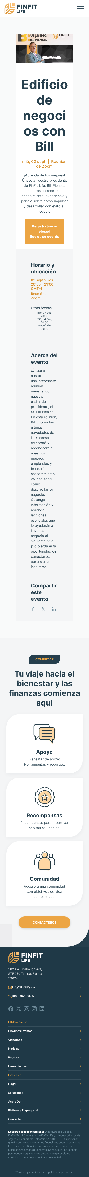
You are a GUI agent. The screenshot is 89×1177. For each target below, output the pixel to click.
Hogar (12, 1084)
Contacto (14, 1119)
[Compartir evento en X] (43, 609)
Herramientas (17, 1066)
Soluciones (15, 1092)
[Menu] (80, 8)
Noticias (13, 1048)
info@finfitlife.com (24, 987)
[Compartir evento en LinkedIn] (54, 609)
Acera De (14, 1101)
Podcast (13, 1057)
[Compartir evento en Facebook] (33, 609)
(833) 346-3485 (23, 996)
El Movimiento (17, 1022)
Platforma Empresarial (23, 1110)
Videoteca (15, 1039)
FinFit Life (14, 1075)
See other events (44, 236)
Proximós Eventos (20, 1031)
